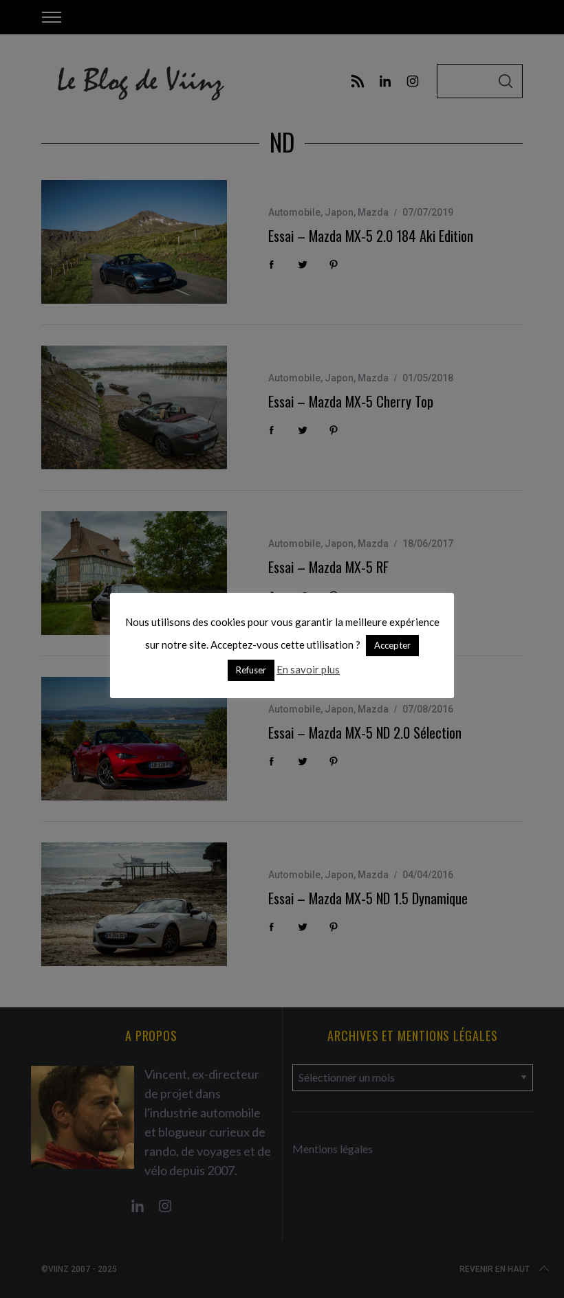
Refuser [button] (251, 669)
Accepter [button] (392, 645)
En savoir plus (308, 669)
